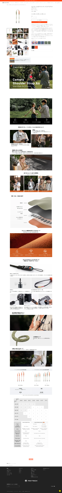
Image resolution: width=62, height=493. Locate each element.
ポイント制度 (32, 471)
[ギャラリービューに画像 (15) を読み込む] (20, 47)
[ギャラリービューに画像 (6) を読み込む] (15, 36)
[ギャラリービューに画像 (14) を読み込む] (15, 47)
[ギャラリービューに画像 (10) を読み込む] (15, 41)
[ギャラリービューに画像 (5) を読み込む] (9, 36)
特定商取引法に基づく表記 (27, 491)
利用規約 (23, 491)
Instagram (20, 470)
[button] (12, 2)
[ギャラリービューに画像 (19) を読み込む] (20, 52)
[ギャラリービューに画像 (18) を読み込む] (15, 52)
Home (7, 4)
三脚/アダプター (9, 470)
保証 (31, 472)
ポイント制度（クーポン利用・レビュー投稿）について (38, 13)
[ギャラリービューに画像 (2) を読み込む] (15, 30)
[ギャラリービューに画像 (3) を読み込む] (20, 30)
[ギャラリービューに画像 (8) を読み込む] (26, 36)
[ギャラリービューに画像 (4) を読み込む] (26, 30)
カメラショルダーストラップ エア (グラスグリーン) (19, 4)
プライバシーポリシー (16, 491)
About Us (44, 469)
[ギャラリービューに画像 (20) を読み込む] (26, 52)
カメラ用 (8, 471)
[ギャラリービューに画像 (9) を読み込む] (9, 41)
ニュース (20, 472)
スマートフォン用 (9, 472)
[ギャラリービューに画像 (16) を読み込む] (26, 47)
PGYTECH (10, 4)
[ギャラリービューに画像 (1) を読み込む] (9, 30)
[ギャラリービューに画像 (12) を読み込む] (26, 41)
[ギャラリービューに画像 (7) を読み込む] (20, 36)
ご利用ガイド (32, 470)
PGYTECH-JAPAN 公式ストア (10, 491)
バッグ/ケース (8, 469)
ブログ (20, 471)
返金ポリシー (20, 491)
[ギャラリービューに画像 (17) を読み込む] (9, 52)
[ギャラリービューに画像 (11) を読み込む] (20, 41)
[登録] (19, 486)
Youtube (20, 469)
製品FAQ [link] (31, 459)
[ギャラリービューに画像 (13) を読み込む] (9, 47)
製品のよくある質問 (33, 469)
